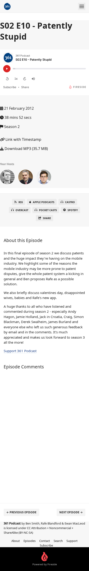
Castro (70, 202)
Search (58, 541)
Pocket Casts (48, 210)
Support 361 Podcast (20, 350)
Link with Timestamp (23, 139)
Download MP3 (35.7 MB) (26, 148)
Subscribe (46, 545)
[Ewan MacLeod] (25, 178)
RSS (20, 202)
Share (47, 218)
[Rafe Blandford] (44, 178)
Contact (44, 541)
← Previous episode (21, 512)
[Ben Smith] (7, 178)
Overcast (22, 210)
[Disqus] (44, 434)
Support (72, 541)
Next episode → (71, 512)
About (15, 541)
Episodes (30, 541)
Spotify (73, 210)
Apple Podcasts (43, 202)
